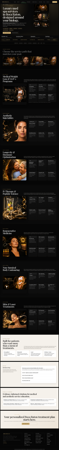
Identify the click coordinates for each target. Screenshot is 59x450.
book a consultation (48, 102)
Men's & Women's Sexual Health (28, 443)
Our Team (48, 439)
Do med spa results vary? (26, 380)
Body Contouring (26, 441)
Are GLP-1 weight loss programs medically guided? (30, 372)
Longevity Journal (38, 442)
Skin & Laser (26, 436)
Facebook (48, 442)
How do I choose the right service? (27, 375)
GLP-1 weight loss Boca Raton (35, 102)
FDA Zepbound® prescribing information (36, 399)
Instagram (48, 444)
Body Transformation (39, 441)
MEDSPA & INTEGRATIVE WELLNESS (6, 2)
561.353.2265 (49, 441)
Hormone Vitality (38, 439)
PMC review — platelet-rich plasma (36, 403)
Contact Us (48, 436)
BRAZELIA (5, 1)
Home (3, 4)
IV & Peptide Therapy (27, 439)
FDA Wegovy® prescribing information (9, 399)
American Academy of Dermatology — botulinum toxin (11, 403)
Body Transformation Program (42, 102)
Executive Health (38, 436)
